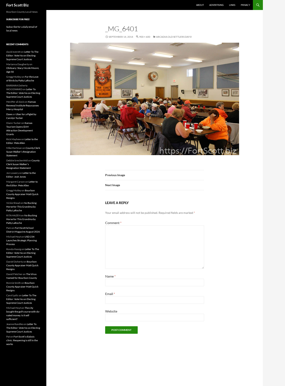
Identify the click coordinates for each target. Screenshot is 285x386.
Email (110, 294)
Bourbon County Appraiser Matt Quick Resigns (22, 194)
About (200, 5)
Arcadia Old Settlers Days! (174, 36)
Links (232, 5)
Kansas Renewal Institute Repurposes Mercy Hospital (22, 105)
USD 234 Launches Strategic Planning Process (21, 240)
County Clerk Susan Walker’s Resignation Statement (23, 151)
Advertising (216, 5)
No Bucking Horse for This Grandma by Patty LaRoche (21, 206)
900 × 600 (144, 36)
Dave (9, 114)
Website (111, 311)
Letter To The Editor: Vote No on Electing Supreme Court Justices (22, 55)
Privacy (245, 5)
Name (110, 276)
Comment (113, 223)
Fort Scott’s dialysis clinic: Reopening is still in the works (22, 340)
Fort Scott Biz (17, 5)
